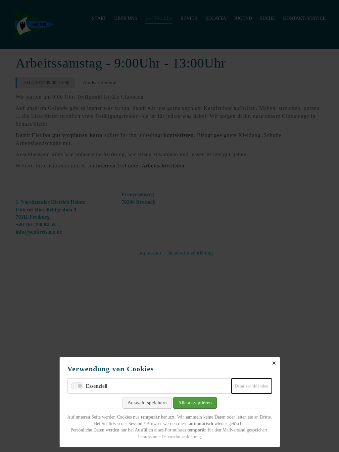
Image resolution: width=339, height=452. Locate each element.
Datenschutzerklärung (181, 436)
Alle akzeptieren (195, 402)
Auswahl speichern (147, 402)
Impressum (147, 436)
